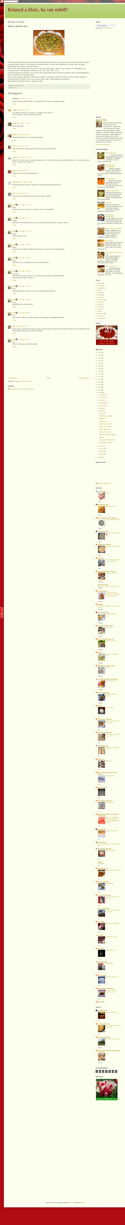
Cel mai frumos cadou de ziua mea (112, 897)
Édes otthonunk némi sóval (106, 639)
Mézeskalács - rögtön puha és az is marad (113, 735)
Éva (13, 193)
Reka (14, 171)
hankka (100, 706)
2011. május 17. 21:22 (22, 326)
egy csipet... (101, 935)
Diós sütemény (110, 802)
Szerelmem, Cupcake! (111, 937)
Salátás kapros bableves (105, 424)
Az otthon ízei (102, 491)
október (102, 400)
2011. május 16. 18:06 (24, 271)
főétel (99, 295)
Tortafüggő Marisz (103, 746)
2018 (99, 374)
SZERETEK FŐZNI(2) (104, 545)
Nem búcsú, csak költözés (113, 1039)
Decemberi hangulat (111, 1012)
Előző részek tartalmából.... (113, 923)
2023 (99, 360)
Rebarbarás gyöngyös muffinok (107, 434)
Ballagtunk (102, 418)
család (99, 286)
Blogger (82, 1202)
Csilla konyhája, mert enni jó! (107, 571)
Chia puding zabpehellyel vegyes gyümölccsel (113, 560)
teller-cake (101, 558)
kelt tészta (100, 300)
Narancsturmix (110, 707)
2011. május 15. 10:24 (23, 123)
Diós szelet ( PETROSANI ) (107, 440)
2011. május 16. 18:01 (24, 244)
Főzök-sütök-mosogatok (105, 801)
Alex (107, 1054)
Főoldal (48, 378)
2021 (99, 366)
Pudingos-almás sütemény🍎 (113, 533)
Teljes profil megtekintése (103, 144)
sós (98, 311)
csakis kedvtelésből (103, 882)
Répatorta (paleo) (110, 850)
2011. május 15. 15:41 (24, 157)
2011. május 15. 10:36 (23, 134)
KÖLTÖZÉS (101, 863)
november (102, 397)
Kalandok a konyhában (105, 732)
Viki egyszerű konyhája (105, 719)
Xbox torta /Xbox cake (112, 977)
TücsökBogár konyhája (104, 849)
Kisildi (100, 652)
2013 (99, 387)
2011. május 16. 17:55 (24, 205)
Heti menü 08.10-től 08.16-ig (113, 547)
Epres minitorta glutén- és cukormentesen (109, 844)
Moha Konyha (102, 842)
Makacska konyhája (104, 692)
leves (98, 304)
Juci (13, 205)
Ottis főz (100, 862)
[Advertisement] (109, 61)
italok (99, 297)
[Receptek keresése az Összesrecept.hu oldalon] (103, 483)
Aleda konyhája (102, 591)
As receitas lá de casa (104, 1024)
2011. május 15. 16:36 (21, 193)
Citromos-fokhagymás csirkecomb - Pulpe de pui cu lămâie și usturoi (113, 594)
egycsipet (15, 157)
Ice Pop (108, 493)
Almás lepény (109, 240)
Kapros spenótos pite (105, 429)
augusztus (102, 405)
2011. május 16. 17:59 (24, 231)
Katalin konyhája (103, 505)
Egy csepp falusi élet (104, 1037)
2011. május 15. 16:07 (22, 170)
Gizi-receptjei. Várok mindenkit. (107, 518)
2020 (99, 368)
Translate (109, 28)
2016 (99, 379)
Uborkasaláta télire (110, 153)
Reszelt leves (108, 203)
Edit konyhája (102, 975)
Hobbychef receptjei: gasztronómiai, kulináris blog (108, 815)
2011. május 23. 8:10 (24, 339)
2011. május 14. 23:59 (23, 110)
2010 (99, 457)
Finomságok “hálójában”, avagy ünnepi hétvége (108, 606)
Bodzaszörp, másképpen (105, 416)
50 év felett (101, 948)
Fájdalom (101, 437)
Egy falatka (101, 922)
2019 (99, 371)
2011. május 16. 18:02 (24, 258)
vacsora (15, 87)
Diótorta (108, 667)
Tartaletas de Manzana (112, 831)
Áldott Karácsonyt (111, 950)
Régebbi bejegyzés (84, 378)
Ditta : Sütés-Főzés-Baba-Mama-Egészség (107, 773)
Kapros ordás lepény (111, 266)
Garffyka (100, 604)
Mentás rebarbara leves (105, 432)
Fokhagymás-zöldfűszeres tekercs (113, 748)
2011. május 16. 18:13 (24, 313)
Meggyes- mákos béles (112, 573)
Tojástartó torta (110, 776)
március (102, 448)
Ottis (13, 146)
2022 (99, 363)
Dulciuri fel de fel (103, 585)
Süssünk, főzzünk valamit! (105, 626)
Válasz (14, 104)
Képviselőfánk (110, 883)
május (101, 413)
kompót (99, 302)
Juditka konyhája (103, 612)
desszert (99, 288)
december (102, 395)
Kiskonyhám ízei (103, 868)
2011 (99, 392)
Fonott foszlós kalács (111, 681)
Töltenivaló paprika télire (112, 191)
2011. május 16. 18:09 (24, 299)
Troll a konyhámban (104, 908)
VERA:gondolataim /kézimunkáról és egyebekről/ (109, 1051)
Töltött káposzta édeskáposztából (109, 215)
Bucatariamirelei (103, 962)
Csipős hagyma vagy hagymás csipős (113, 253)
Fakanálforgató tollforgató (105, 988)
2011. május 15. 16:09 (26, 182)
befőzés (99, 283)
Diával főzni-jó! (102, 787)
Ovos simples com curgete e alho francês (113, 1026)
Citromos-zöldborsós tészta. (113, 519)
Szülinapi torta (103, 421)
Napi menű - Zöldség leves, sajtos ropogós (113, 721)
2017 (99, 376)
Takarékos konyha (103, 531)
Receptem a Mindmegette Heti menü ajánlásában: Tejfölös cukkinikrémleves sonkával (113, 819)
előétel (99, 293)
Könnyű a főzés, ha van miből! (38, 9)
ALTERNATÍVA (102, 1010)
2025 (99, 355)
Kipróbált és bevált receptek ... (107, 666)
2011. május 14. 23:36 (24, 98)
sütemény (100, 313)
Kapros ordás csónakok (105, 426)
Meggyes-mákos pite (111, 640)
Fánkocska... (109, 761)
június (101, 411)
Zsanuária (101, 759)
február (102, 451)
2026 (99, 352)
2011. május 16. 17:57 (24, 218)
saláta (98, 309)
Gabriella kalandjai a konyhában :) (108, 679)
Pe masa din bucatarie (104, 895)
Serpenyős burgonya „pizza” (113, 870)
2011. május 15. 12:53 (22, 146)
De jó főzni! (101, 1002)
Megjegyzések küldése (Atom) (23, 381)
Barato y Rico (102, 829)
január (101, 454)
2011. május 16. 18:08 (24, 286)
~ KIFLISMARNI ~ (111, 614)
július (101, 408)
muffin (99, 306)
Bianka (14, 123)
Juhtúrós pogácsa (110, 506)
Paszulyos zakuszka (110, 178)
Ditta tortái (15, 182)
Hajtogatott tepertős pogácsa (111, 695)
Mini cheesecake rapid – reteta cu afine (108, 586)
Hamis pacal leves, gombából (113, 228)
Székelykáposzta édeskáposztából (109, 165)
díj (98, 290)
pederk (71, 1202)
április (101, 446)
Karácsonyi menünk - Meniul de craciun (111, 991)
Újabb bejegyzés (12, 378)
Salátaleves (109, 627)
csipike (14, 110)
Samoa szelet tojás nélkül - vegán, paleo (113, 911)
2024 (99, 358)
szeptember (103, 403)
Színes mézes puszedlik (105, 442)
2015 (99, 382)
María (14, 134)
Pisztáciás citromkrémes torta (112, 655)
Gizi (13, 326)
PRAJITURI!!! (109, 963)
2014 (99, 384)
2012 (99, 390)
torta (98, 316)
